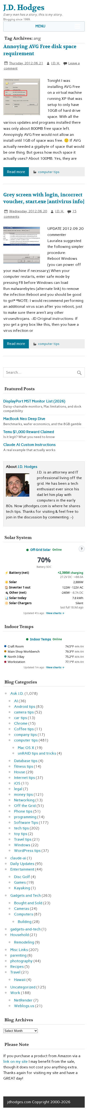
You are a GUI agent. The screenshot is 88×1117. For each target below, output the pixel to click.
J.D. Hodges (27, 466)
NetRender (23, 1000)
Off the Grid (25, 805)
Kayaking (22, 888)
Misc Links (19, 949)
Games (20, 882)
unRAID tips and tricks (37, 753)
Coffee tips (24, 729)
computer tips (48, 172)
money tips (23, 794)
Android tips (24, 706)
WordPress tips (27, 850)
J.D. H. (55, 63)
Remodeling (24, 942)
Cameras (21, 908)
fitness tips (23, 766)
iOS (17, 783)
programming (25, 817)
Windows (22, 845)
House (19, 772)
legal (18, 789)
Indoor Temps (40, 639)
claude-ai (18, 858)
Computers (23, 914)
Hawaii (20, 979)
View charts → (55, 613)
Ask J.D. (17, 693)
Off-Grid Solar (40, 550)
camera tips (24, 712)
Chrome (20, 723)
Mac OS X (26, 747)
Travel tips (22, 839)
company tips (25, 734)
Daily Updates (22, 863)
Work (15, 992)
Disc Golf (22, 877)
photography (21, 961)
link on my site (15, 1061)
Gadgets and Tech (25, 895)
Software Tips (26, 822)
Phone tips (23, 811)
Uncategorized (22, 987)
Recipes (17, 966)
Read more (16, 172)
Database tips (26, 761)
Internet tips (24, 777)
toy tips (20, 833)
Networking (24, 800)
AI (16, 701)
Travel (15, 972)
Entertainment (22, 869)
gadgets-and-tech (25, 929)
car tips (20, 718)
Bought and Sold (28, 903)
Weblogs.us (24, 1006)
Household (19, 935)
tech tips (21, 828)
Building (24, 921)
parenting (18, 955)
